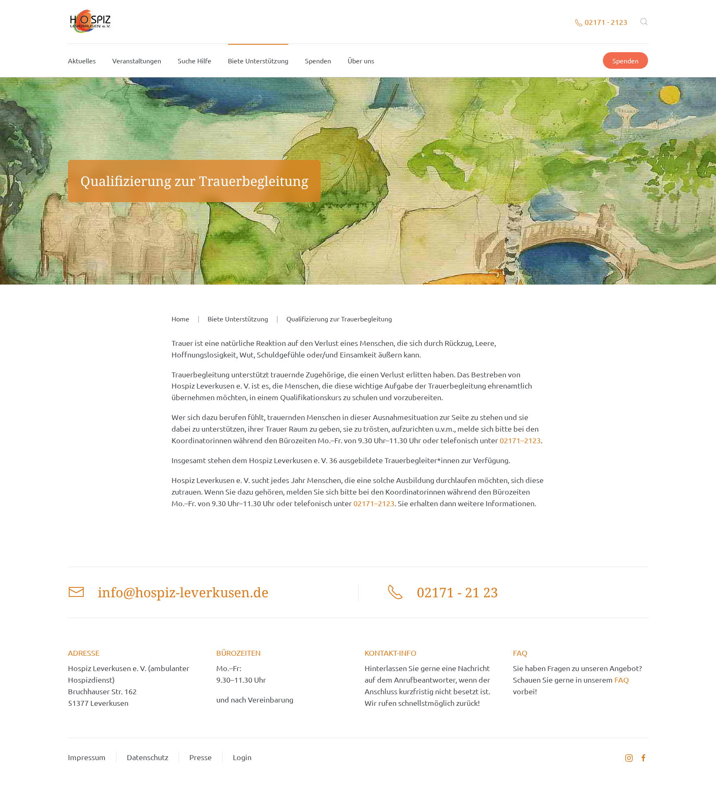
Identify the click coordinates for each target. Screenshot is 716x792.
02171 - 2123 (605, 21)
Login (242, 757)
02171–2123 (520, 440)
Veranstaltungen (136, 60)
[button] (644, 21)
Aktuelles (82, 60)
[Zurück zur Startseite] (90, 21)
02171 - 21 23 (457, 592)
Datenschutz (147, 757)
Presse (200, 757)
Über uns (361, 60)
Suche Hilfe (194, 60)
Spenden (318, 60)
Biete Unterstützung (258, 60)
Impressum (87, 757)
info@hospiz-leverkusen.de (183, 592)
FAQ (621, 679)
